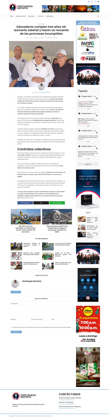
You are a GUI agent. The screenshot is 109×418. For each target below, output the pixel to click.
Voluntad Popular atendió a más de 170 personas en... (31, 263)
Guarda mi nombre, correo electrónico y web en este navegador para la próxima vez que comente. (42, 327)
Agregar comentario (39, 37)
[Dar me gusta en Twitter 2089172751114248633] (84, 142)
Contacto (40, 16)
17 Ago (94, 96)
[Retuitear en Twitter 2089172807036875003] (81, 126)
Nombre (14, 319)
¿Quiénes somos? (21, 16)
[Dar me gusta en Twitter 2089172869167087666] (84, 109)
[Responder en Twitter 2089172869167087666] (79, 109)
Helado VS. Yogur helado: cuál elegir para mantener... (92, 220)
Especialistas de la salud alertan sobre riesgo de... (92, 227)
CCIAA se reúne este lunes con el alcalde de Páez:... (63, 263)
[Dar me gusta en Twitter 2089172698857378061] (84, 159)
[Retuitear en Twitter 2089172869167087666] (81, 109)
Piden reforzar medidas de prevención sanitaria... (92, 235)
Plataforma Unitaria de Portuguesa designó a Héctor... (31, 245)
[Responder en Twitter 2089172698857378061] (79, 159)
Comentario (14, 303)
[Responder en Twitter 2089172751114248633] (79, 142)
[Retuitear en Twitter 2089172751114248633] (81, 142)
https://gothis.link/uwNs (84, 123)
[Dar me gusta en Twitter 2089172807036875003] (84, 126)
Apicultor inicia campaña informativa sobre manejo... (31, 253)
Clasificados (49, 16)
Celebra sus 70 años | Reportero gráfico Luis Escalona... (63, 254)
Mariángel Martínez (53, 37)
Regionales (41, 24)
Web (53, 319)
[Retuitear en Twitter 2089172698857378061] (81, 159)
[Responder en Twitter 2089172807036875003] (79, 126)
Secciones (31, 16)
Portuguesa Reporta (86, 96)
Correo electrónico (37, 319)
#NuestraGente (82, 101)
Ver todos (15, 292)
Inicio (11, 16)
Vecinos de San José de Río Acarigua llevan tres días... (63, 244)
